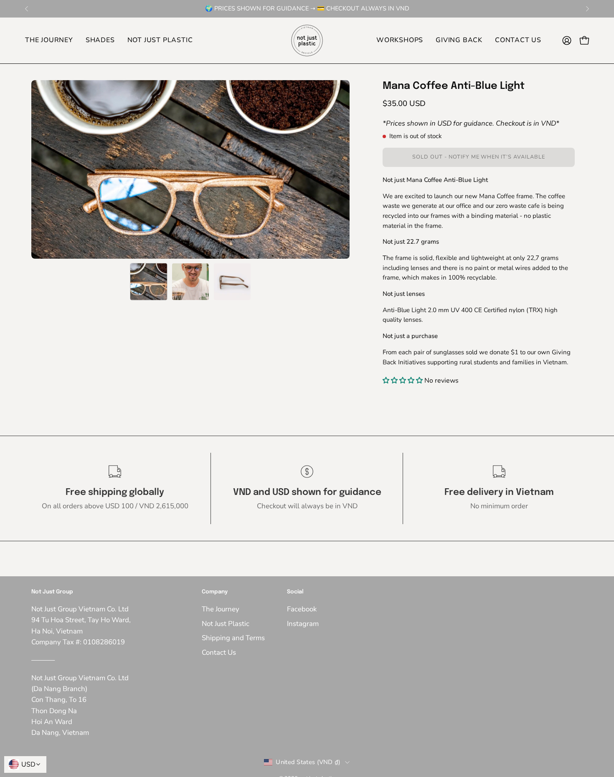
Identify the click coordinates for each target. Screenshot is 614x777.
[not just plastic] (307, 40)
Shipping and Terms (233, 638)
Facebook (302, 609)
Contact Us (219, 652)
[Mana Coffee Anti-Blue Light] (148, 281)
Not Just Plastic (225, 623)
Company (215, 592)
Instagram (303, 623)
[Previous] (26, 9)
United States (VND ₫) (308, 762)
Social (295, 592)
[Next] (587, 9)
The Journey (220, 609)
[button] (100, 40)
